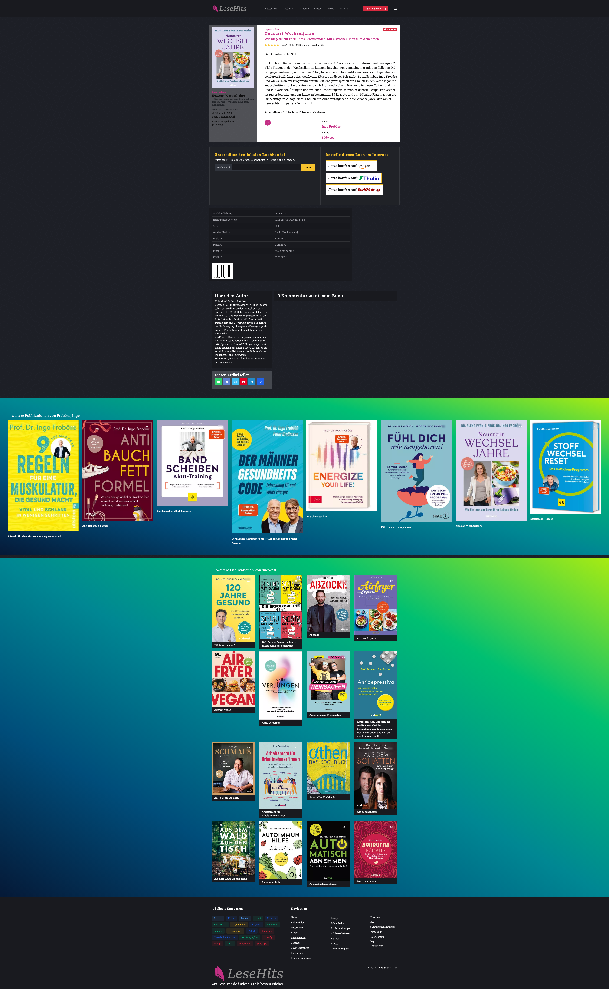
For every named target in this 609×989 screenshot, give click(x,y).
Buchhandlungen (341, 928)
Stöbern (289, 8)
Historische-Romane (224, 937)
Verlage (335, 938)
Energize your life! (316, 516)
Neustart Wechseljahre (469, 525)
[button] (394, 8)
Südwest (328, 137)
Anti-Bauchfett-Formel (95, 525)
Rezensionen (298, 937)
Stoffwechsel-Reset (541, 518)
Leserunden (297, 927)
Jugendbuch (238, 924)
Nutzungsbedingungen (382, 926)
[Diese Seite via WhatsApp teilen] (218, 381)
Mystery (271, 918)
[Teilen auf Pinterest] (243, 381)
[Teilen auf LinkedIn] (251, 381)
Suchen (307, 167)
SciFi (230, 943)
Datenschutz (377, 936)
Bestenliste (271, 8)
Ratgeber (391, 29)
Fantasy (218, 931)
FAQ (372, 921)
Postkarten (297, 952)
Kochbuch (272, 924)
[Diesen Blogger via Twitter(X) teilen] (235, 381)
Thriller (218, 918)
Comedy (268, 937)
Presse (334, 943)
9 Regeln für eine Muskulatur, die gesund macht (35, 536)
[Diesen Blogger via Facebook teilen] (226, 381)
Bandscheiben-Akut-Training (174, 510)
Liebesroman (235, 931)
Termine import (340, 948)
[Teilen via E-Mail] (260, 381)
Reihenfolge (297, 922)
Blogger (318, 8)
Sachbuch (267, 931)
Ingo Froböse (331, 126)
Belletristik (245, 943)
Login (373, 941)
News (330, 8)
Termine (343, 8)
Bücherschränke (340, 933)
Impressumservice (301, 957)
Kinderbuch (220, 924)
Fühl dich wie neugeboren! (396, 527)
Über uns (375, 917)
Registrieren (376, 945)
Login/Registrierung (375, 8)
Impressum (376, 931)
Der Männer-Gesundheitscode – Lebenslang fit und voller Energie (264, 541)
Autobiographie (250, 937)
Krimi (258, 918)
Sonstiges (262, 943)
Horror (231, 918)
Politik (252, 931)
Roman (245, 918)
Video (294, 932)
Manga (217, 943)
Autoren (304, 8)
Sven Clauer (390, 967)
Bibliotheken (338, 923)
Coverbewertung (300, 947)
